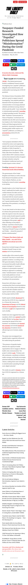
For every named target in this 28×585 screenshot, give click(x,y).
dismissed (19, 298)
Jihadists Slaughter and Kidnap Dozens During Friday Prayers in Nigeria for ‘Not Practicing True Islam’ (13, 505)
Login (15, 2)
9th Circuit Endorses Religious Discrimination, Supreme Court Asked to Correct (13, 481)
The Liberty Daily (14, 10)
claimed (15, 227)
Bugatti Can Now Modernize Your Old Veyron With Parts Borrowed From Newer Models (13, 440)
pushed (18, 317)
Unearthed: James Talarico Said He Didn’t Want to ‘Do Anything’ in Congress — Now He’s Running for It (14, 518)
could (10, 308)
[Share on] (12, 68)
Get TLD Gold (22, 2)
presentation (6, 133)
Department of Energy (9, 304)
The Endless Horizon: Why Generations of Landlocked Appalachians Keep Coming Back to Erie (13, 452)
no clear (16, 319)
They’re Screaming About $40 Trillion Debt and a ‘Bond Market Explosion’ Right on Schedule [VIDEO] (13, 467)
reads (13, 353)
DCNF (4, 81)
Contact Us (8, 566)
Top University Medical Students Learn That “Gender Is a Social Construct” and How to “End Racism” (20, 413)
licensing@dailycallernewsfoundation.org (10, 388)
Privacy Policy (18, 566)
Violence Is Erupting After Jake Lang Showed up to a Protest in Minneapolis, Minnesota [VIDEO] (13, 474)
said (19, 220)
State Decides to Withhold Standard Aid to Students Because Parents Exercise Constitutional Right (13, 459)
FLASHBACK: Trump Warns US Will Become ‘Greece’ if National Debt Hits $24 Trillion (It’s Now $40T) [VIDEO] (13, 540)
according (22, 111)
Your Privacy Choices (15, 584)
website (4, 251)
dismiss (18, 370)
